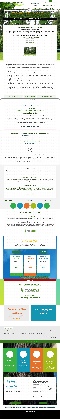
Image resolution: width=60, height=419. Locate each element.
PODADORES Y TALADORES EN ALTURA (14, 2)
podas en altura (30, 126)
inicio (23, 8)
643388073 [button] (35, 5)
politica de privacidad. (45, 1)
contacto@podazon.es (35, 3)
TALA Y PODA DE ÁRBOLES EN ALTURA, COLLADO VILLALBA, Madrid (30, 13)
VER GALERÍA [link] (30, 200)
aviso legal (36, 1)
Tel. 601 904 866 (43, 251)
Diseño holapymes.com (30, 411)
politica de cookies (25, 1)
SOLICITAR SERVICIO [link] (30, 99)
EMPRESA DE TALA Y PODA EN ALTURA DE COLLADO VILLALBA (30, 407)
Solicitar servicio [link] (16, 251)
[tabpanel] (35, 3)
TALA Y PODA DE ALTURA (48, 5)
